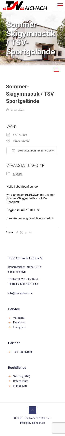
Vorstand (18, 317)
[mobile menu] (60, 5)
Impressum (20, 385)
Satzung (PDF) (21, 376)
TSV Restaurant (22, 351)
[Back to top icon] (32, 410)
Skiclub (17, 174)
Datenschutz (20, 381)
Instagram (19, 327)
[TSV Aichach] (25, 5)
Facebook (19, 322)
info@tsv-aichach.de (20, 293)
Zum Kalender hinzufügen (34, 150)
